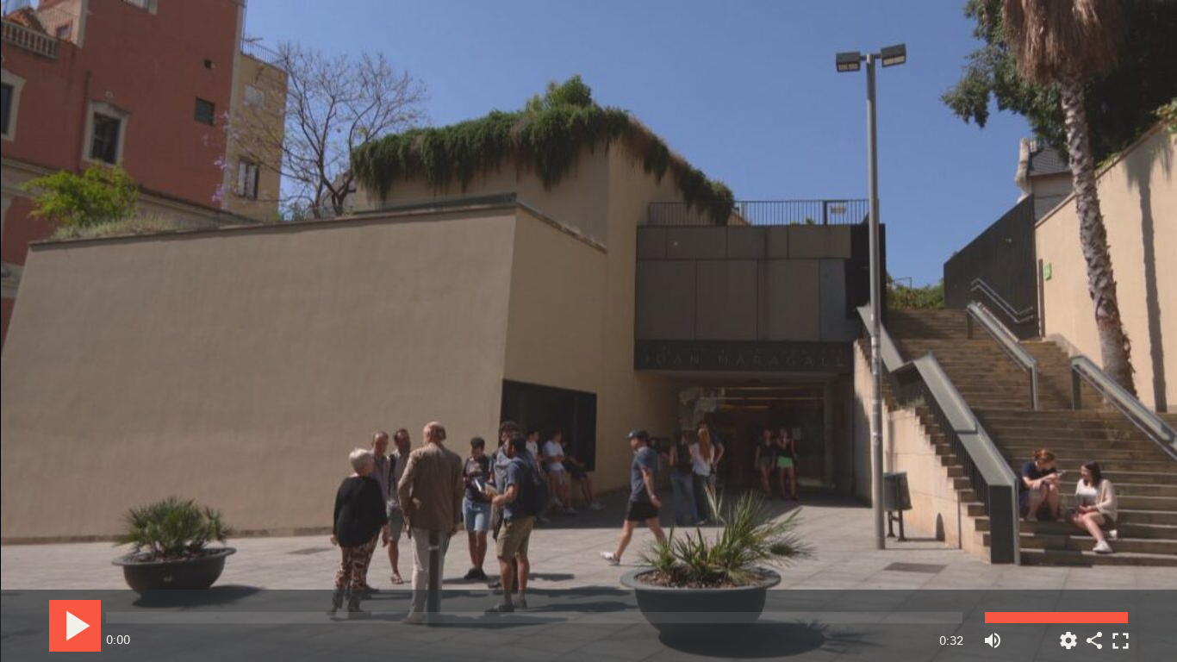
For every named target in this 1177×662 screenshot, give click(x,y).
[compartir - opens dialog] (1094, 634)
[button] (590, 332)
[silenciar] (993, 634)
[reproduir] (75, 626)
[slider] (534, 617)
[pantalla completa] (1120, 634)
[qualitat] (1068, 634)
